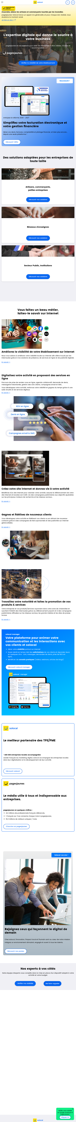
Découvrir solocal (13, 771)
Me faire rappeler (52, 983)
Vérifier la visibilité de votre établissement (37, 63)
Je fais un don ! (8, 20)
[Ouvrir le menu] (2, 2)
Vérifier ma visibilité (25, 983)
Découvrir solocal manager (19, 667)
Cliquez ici (66, 1117)
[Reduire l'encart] (73, 1109)
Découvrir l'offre (10, 142)
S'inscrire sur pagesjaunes (15, 826)
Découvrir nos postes (14, 951)
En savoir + (6, 362)
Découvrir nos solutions (38, 199)
